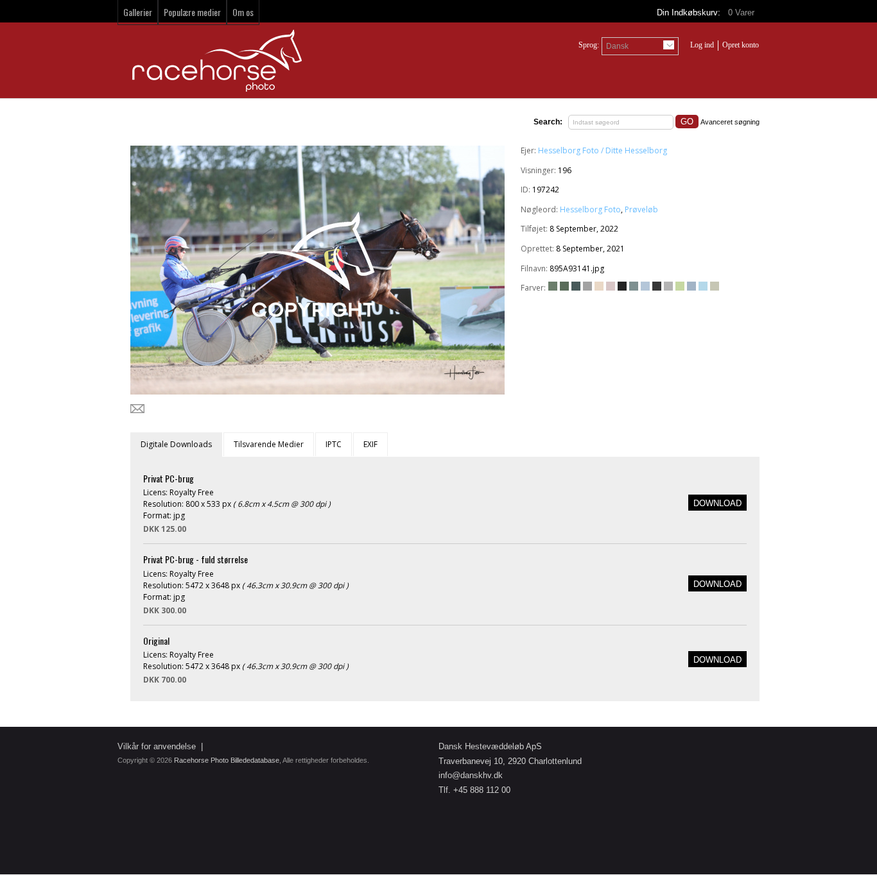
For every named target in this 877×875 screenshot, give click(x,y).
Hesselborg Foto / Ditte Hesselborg (602, 150)
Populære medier (192, 12)
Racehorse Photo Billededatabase (226, 760)
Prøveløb (641, 209)
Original (156, 640)
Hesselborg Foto (590, 209)
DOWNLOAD (717, 503)
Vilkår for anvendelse (156, 746)
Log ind (702, 44)
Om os (243, 12)
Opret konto (740, 44)
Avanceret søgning (730, 122)
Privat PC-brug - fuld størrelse (195, 559)
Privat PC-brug (168, 478)
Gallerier (137, 12)
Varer (742, 12)
